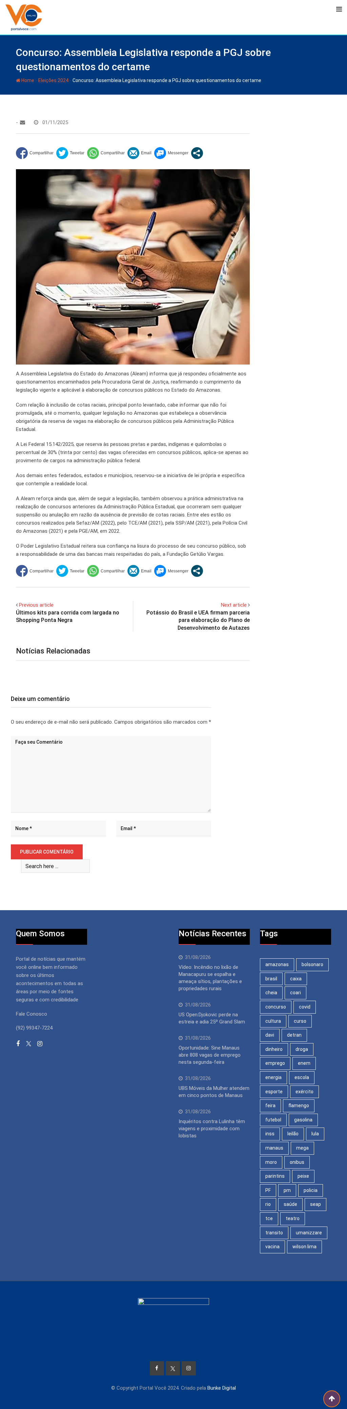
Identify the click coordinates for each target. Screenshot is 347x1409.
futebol (273, 1119)
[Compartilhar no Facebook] (35, 153)
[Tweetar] (70, 153)
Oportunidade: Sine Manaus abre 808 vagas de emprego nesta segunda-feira (210, 1055)
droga (301, 1049)
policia (311, 1190)
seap (315, 1204)
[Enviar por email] (139, 153)
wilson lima (304, 1246)
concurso (275, 1007)
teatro (293, 1218)
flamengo (298, 1105)
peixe (303, 1176)
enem (304, 1063)
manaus (274, 1148)
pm (287, 1190)
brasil (271, 978)
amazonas (277, 964)
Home (27, 80)
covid (304, 1007)
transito (274, 1232)
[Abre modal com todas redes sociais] (197, 153)
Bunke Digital (221, 1388)
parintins (275, 1176)
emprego (275, 1063)
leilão (293, 1133)
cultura (273, 1021)
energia (273, 1077)
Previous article (36, 605)
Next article (234, 605)
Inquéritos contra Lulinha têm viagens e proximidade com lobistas (212, 1128)
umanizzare (309, 1232)
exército (304, 1091)
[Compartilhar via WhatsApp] (106, 153)
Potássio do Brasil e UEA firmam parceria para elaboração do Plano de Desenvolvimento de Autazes (198, 620)
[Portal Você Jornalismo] (22, 122)
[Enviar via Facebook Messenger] (171, 153)
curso (300, 1021)
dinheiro (274, 1049)
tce (269, 1218)
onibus (297, 1162)
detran (294, 1035)
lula (315, 1133)
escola (301, 1077)
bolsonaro (312, 964)
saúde (290, 1204)
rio (268, 1204)
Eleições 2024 (53, 80)
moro (271, 1162)
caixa (296, 978)
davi (269, 1035)
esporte (274, 1091)
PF (268, 1190)
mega (302, 1148)
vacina (272, 1246)
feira (270, 1105)
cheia (271, 992)
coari (295, 992)
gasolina (303, 1119)
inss (269, 1133)
